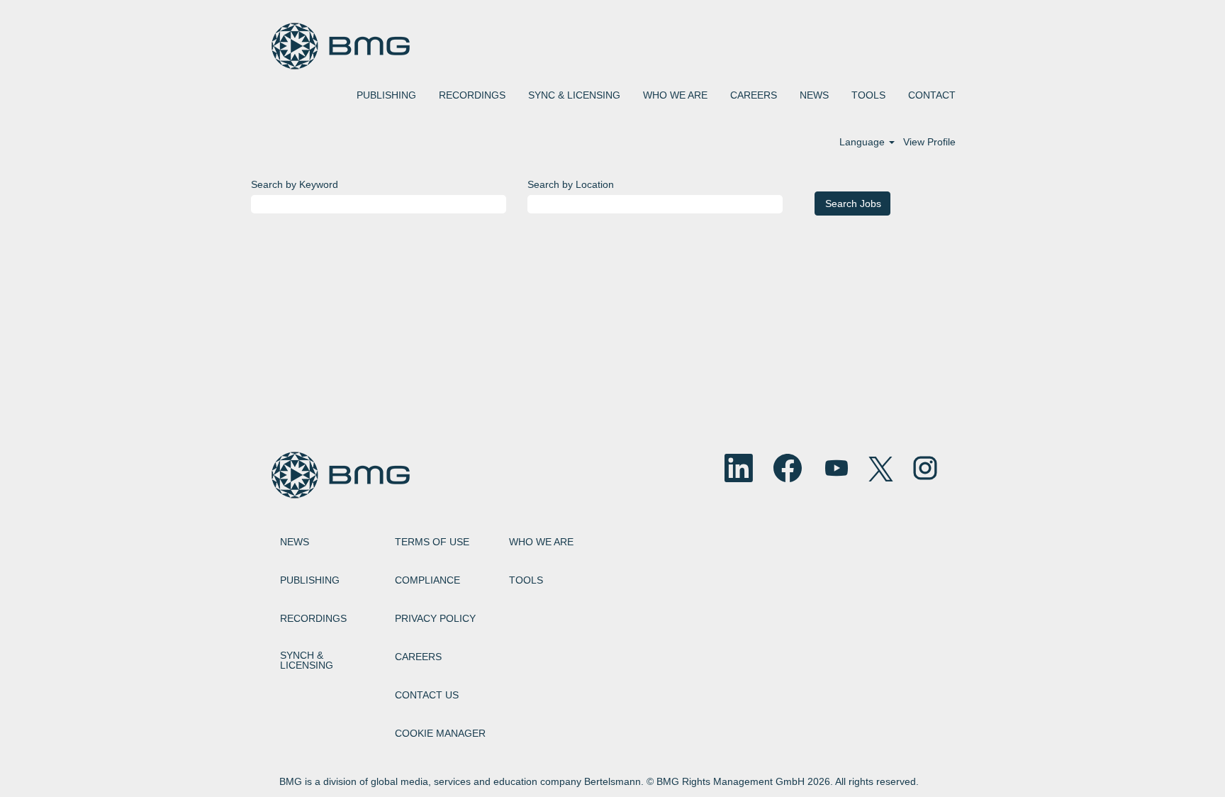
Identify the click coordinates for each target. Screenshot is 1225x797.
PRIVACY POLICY (435, 618)
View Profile (929, 141)
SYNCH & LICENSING (306, 660)
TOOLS (868, 95)
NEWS (814, 95)
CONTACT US (427, 695)
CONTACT (932, 95)
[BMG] (340, 46)
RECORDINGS (472, 95)
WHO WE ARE (675, 95)
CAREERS (753, 95)
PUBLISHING (386, 95)
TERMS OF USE (432, 541)
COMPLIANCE (427, 580)
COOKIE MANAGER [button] (440, 733)
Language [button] (863, 141)
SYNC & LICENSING (574, 95)
